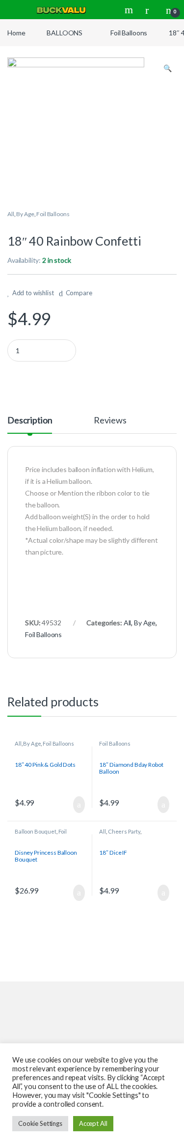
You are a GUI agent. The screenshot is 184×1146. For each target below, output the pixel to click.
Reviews (110, 420)
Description (29, 420)
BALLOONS (64, 32)
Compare (79, 293)
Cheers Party (124, 831)
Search (130, 9)
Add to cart (78, 804)
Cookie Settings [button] (40, 1123)
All (10, 214)
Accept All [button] (93, 1123)
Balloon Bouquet (35, 831)
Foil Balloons (128, 32)
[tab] (29, 424)
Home (16, 32)
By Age (25, 214)
